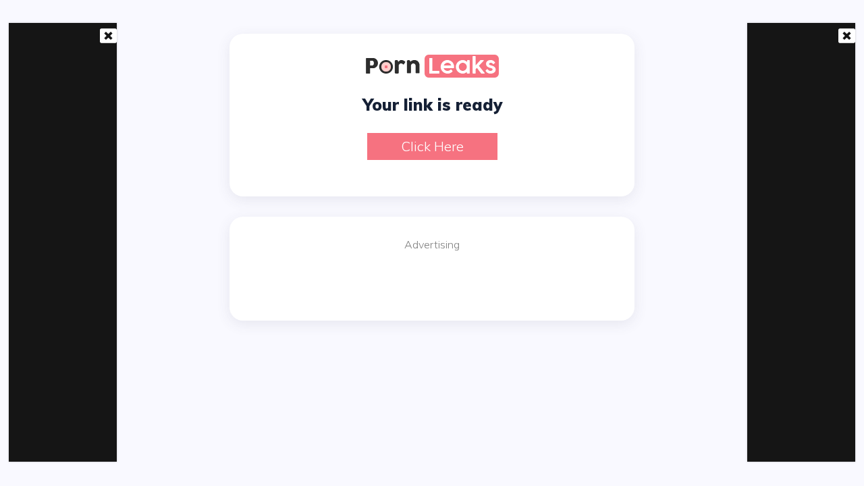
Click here (432, 146)
